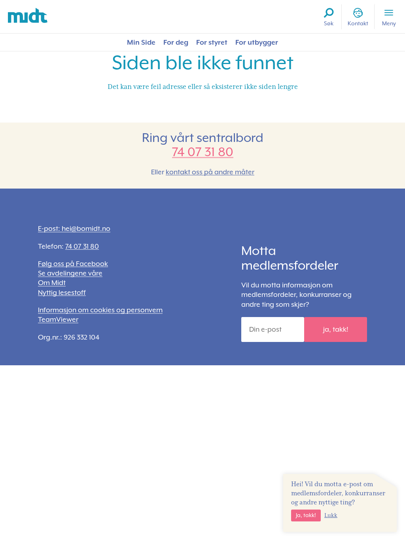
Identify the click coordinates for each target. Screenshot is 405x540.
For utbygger (256, 42)
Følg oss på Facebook (73, 264)
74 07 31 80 (202, 152)
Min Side (141, 42)
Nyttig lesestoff (62, 292)
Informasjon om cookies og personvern (100, 310)
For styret (211, 42)
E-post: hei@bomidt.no (74, 228)
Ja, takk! (306, 515)
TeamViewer (58, 319)
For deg (175, 42)
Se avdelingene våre (70, 273)
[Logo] (27, 15)
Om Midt (52, 283)
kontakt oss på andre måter (210, 172)
